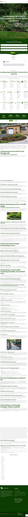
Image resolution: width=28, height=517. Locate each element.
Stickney (2, 474)
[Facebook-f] (15, 502)
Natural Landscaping (5, 81)
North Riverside (3, 471)
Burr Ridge (2, 459)
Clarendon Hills (3, 460)
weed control (12, 182)
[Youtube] (18, 502)
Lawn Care (19, 102)
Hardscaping (12, 81)
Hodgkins (2, 465)
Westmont (2, 477)
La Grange (2, 468)
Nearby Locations (14, 454)
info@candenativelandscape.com (20, 492)
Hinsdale (2, 464)
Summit (2, 475)
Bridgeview (2, 457)
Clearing (2, 461)
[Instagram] (16, 502)
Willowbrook (3, 479)
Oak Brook (2, 472)
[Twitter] (19, 502)
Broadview (2, 458)
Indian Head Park (3, 466)
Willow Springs (3, 478)
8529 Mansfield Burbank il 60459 (21, 493)
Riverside (2, 473)
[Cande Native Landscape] (3, 2)
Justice (2, 467)
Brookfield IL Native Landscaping (8, 138)
